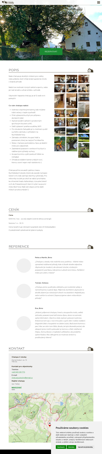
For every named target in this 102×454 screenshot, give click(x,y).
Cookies (13, 389)
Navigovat (17, 387)
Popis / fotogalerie (51, 10)
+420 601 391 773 (18, 372)
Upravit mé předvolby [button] (85, 447)
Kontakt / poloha (51, 20)
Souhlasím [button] (61, 447)
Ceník (51, 13)
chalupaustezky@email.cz (22, 378)
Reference (51, 17)
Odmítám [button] (71, 447)
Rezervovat (51, 51)
